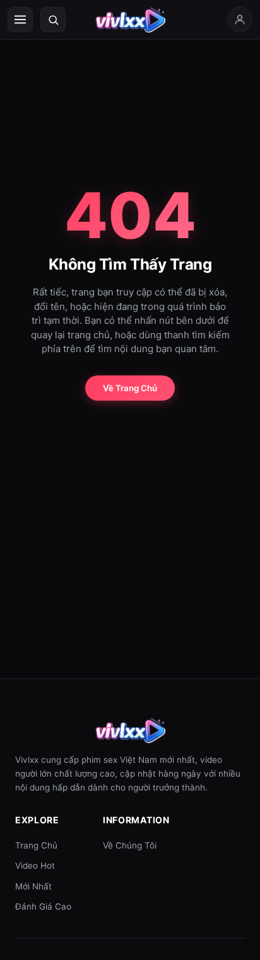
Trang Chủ (36, 845)
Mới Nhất (33, 886)
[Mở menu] (20, 19)
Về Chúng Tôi (130, 845)
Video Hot (35, 865)
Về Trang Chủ (130, 388)
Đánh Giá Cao (43, 906)
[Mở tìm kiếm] (53, 19)
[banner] (130, 19)
